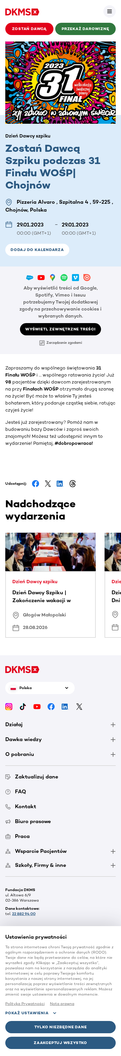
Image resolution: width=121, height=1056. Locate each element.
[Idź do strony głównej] (22, 11)
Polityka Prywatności (25, 1003)
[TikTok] (22, 706)
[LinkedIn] (65, 706)
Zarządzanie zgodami (64, 343)
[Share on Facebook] (35, 483)
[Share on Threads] (72, 483)
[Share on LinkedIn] (60, 483)
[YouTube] (37, 706)
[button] (109, 11)
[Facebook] (51, 706)
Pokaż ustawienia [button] (26, 1013)
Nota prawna (62, 1003)
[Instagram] (8, 706)
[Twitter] (79, 706)
